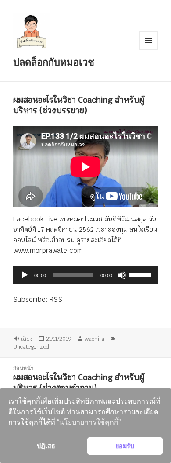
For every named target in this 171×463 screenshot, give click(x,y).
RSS (56, 299)
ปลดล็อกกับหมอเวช (53, 61)
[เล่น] (24, 275)
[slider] (141, 274)
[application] (85, 275)
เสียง (27, 338)
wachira (94, 338)
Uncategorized (31, 346)
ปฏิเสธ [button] (46, 445)
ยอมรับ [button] (124, 445)
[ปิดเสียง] (122, 275)
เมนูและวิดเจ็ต (148, 40)
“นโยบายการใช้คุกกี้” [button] (89, 422)
